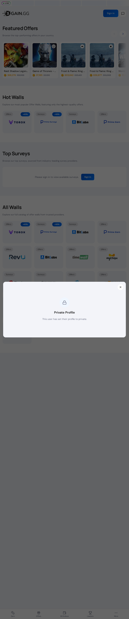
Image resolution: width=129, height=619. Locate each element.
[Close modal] (120, 287)
